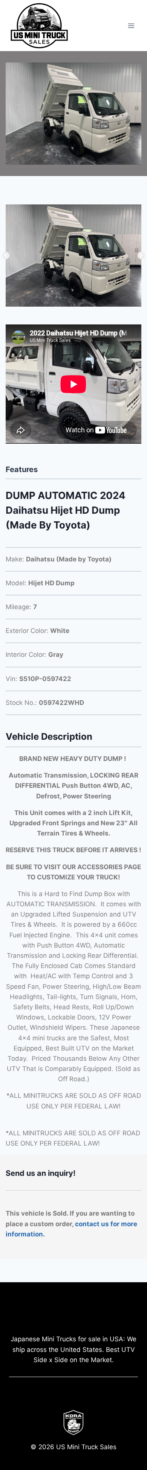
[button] (5, 255)
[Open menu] (131, 25)
